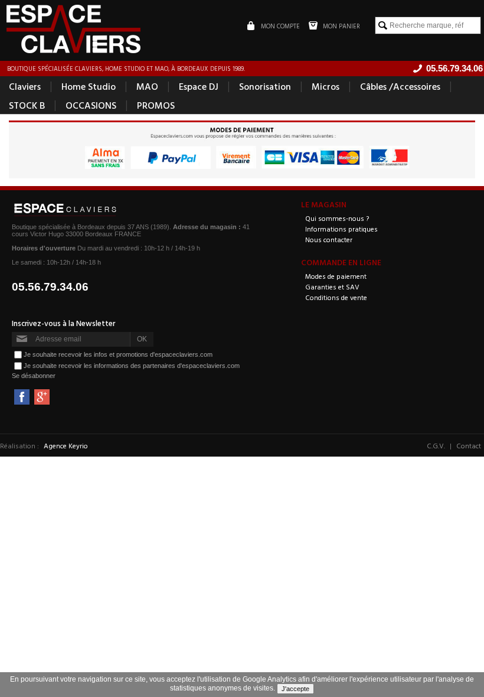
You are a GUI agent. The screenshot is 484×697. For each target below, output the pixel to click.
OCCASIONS (91, 105)
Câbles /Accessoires (400, 86)
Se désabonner (33, 375)
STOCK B (27, 105)
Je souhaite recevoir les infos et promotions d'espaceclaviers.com (118, 354)
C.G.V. (436, 445)
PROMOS (156, 105)
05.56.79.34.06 (50, 287)
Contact (468, 445)
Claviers (25, 86)
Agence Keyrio (66, 445)
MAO (147, 86)
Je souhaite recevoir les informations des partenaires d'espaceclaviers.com (132, 365)
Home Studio (88, 86)
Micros (325, 86)
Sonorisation (265, 86)
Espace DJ (198, 86)
